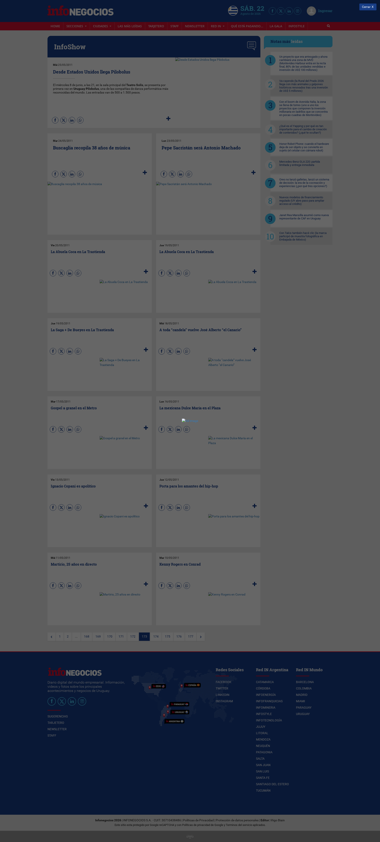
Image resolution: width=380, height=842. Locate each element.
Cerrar (366, 7)
